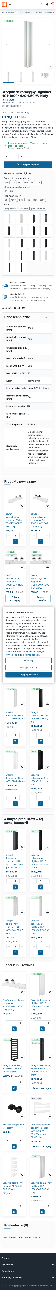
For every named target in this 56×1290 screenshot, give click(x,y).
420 (19, 182)
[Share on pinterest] (23, 308)
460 (26, 182)
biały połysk (10, 209)
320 (13, 182)
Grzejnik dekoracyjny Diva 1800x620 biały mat (15, 778)
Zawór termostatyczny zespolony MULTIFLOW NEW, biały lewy (14, 581)
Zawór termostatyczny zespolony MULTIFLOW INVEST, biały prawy (14, 1005)
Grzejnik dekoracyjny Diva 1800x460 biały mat (15, 715)
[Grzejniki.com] (4, 4)
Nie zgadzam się (28, 667)
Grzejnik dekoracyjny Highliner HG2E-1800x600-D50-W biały (41, 1005)
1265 (20, 200)
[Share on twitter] (19, 308)
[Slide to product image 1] (8, 77)
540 (32, 182)
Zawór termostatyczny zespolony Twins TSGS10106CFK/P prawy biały (39, 520)
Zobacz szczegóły (15, 599)
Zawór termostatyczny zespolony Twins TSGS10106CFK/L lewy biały (14, 520)
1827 (35, 200)
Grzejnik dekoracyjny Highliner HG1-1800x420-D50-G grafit (41, 1070)
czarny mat (23, 209)
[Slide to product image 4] (45, 77)
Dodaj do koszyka (28, 164)
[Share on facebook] (15, 308)
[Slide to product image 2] (20, 77)
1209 (13, 200)
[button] (42, 4)
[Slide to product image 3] (33, 77)
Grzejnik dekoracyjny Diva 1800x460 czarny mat (39, 717)
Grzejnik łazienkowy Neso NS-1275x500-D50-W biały (13, 1186)
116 (11, 191)
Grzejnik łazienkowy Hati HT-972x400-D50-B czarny (13, 1068)
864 (6, 200)
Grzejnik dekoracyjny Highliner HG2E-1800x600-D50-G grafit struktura (14, 861)
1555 (28, 200)
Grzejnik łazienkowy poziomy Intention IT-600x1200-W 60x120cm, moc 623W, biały (41, 1130)
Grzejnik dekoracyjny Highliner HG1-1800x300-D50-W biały (40, 926)
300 (6, 182)
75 (6, 191)
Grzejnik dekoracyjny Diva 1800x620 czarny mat (39, 780)
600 (38, 182)
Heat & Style (8, 99)
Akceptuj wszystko (28, 674)
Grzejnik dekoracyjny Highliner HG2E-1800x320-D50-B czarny (39, 861)
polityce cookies (31, 654)
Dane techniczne (17, 317)
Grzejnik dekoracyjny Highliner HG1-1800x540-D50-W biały (14, 926)
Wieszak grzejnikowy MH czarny (13, 1126)
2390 (42, 200)
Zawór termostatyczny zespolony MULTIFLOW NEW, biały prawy (40, 581)
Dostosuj (28, 660)
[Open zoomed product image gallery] (28, 44)
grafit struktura (38, 209)
